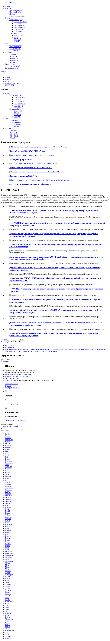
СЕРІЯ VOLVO (19, 25)
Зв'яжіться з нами (11, 68)
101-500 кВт (13, 58)
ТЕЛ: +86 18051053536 (13, 378)
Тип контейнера (15, 49)
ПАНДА (17, 41)
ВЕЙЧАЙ (17, 39)
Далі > (8, 340)
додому (8, 6)
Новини (12, 14)
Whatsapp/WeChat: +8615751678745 (18, 376)
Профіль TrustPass (15, 12)
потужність (9, 52)
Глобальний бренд (16, 20)
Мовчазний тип (15, 47)
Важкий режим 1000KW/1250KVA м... (27, 151)
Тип (6, 43)
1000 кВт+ (13, 62)
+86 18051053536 (11, 404)
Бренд (7, 18)
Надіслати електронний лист (11, 426)
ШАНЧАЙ (18, 35)
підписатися (5, 359)
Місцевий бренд (15, 33)
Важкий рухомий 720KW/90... (23, 176)
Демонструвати (11, 64)
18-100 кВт (13, 56)
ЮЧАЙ (16, 37)
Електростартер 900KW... (21, 159)
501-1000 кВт (14, 60)
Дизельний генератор (88, 349)
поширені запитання (16, 16)
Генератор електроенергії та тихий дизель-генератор (24, 349)
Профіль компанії (15, 10)
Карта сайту (9, 345)
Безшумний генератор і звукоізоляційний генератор (38, 351)
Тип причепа (14, 51)
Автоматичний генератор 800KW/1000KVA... (30, 168)
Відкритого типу (15, 45)
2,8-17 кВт (13, 54)
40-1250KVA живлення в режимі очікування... (30, 184)
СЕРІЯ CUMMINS (20, 22)
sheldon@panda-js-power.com (15, 420)
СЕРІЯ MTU (18, 24)
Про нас (8, 8)
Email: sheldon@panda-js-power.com (18, 374)
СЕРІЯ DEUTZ (19, 29)
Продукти (8, 79)
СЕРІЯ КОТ (18, 31)
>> (12, 340)
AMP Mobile (9, 347)
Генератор (48, 349)
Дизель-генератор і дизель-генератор (66, 349)
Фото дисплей (14, 66)
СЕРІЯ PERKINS (20, 27)
